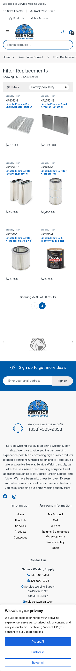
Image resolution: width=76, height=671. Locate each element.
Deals (55, 547)
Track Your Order (44, 10)
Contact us (20, 537)
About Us (20, 520)
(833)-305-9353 (45, 429)
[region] (38, 637)
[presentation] (72, 341)
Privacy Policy (55, 542)
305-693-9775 (39, 580)
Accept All (38, 641)
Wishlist (55, 526)
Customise (38, 652)
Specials (20, 526)
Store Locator (15, 10)
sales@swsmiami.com (39, 601)
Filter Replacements (13, 97)
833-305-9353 (40, 575)
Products (18, 18)
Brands (9, 95)
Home (6, 57)
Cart (55, 520)
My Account (41, 18)
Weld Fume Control (31, 57)
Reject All (38, 662)
